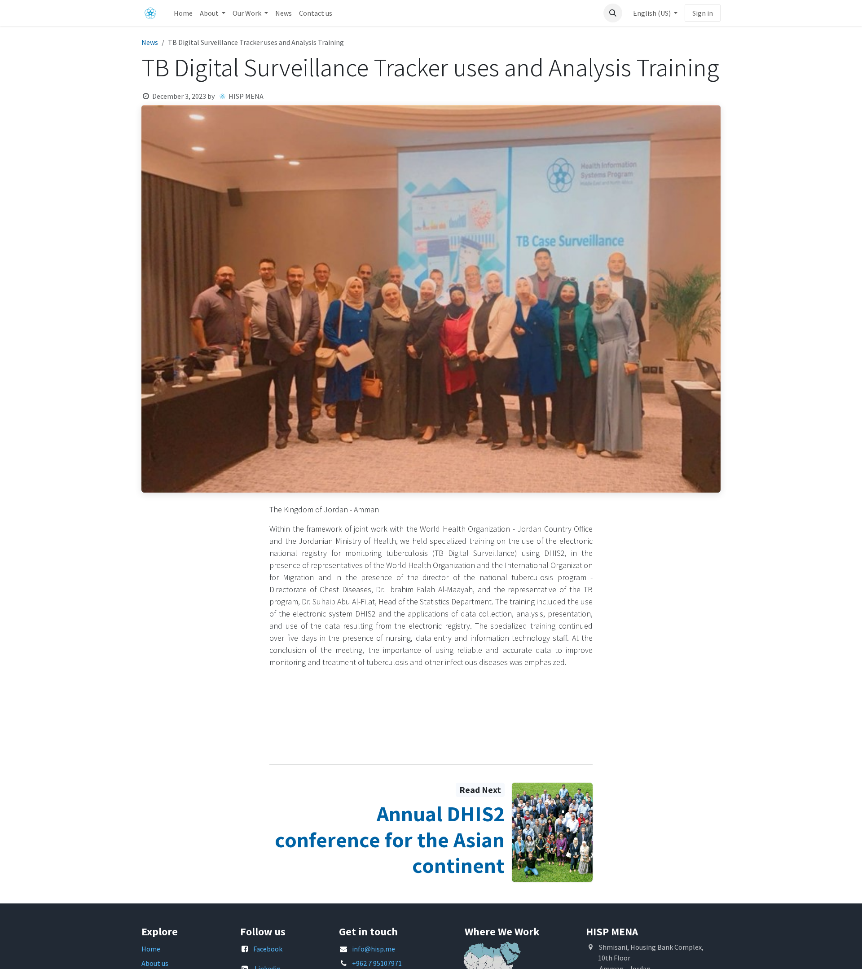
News (149, 42)
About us (154, 963)
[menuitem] (183, 13)
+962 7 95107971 (377, 963)
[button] (612, 13)
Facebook (267, 948)
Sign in (702, 13)
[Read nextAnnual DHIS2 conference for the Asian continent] (552, 832)
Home (150, 948)
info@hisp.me (373, 948)
